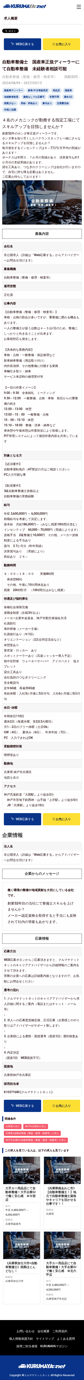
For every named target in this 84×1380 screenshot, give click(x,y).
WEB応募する (25, 44)
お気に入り (63, 44)
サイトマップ (45, 1338)
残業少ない (10, 103)
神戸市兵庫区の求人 (35, 1126)
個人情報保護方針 (21, 1338)
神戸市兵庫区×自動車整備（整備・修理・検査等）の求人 (36, 1140)
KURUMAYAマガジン (54, 1346)
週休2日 (68, 96)
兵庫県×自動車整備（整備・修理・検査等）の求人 (32, 1133)
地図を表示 (11, 777)
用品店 (56, 90)
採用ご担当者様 (26, 1346)
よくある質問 (66, 1338)
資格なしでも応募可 (34, 96)
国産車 (68, 90)
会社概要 (43, 1331)
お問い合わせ (26, 1331)
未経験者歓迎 (11, 96)
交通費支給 (63, 103)
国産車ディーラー (13, 90)
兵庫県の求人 (13, 1126)
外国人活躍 (10, 109)
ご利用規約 (59, 1331)
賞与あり (47, 103)
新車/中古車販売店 (38, 90)
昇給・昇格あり (29, 103)
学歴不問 (54, 96)
